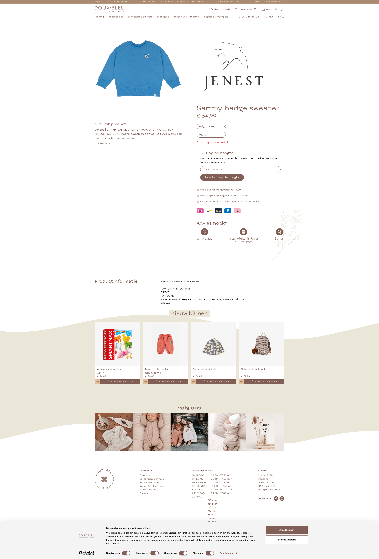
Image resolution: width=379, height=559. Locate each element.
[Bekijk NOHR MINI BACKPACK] (261, 344)
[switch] (154, 553)
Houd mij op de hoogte (222, 177)
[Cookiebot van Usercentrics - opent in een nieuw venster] (87, 553)
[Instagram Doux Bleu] (282, 498)
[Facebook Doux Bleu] (276, 498)
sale (281, 16)
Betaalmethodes (149, 482)
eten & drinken (249, 16)
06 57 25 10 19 (267, 486)
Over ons (145, 475)
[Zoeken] (282, 9)
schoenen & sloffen (140, 16)
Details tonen (226, 553)
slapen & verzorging (216, 16)
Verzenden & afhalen (152, 478)
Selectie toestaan (287, 539)
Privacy (143, 493)
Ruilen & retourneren (152, 486)
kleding (99, 16)
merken (268, 16)
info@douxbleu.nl (269, 489)
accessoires (116, 16)
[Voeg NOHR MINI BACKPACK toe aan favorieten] (241, 381)
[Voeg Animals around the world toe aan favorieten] (97, 381)
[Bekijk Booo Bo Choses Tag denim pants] (165, 344)
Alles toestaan (286, 530)
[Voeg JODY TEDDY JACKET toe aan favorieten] (193, 381)
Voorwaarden (147, 489)
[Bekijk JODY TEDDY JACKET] (213, 344)
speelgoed (163, 16)
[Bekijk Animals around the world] (117, 344)
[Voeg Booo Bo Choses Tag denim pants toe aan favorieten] (145, 381)
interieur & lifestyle (186, 16)
